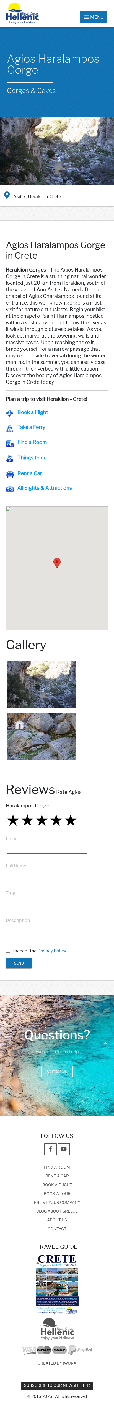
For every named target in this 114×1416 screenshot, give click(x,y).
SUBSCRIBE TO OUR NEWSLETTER (57, 1385)
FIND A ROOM (57, 1167)
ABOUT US (57, 1220)
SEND (19, 963)
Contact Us (57, 1071)
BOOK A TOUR (57, 1194)
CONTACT (57, 1229)
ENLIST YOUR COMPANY (57, 1202)
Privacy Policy (51, 951)
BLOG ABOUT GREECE (57, 1211)
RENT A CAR (57, 1176)
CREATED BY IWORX (57, 1363)
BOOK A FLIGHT (57, 1185)
